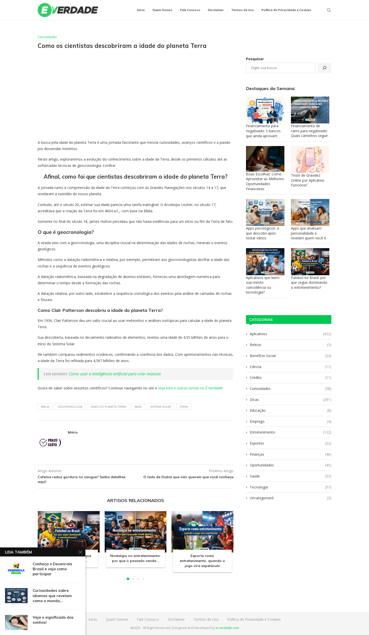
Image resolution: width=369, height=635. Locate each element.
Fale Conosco (190, 10)
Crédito (290, 377)
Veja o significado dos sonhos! (53, 620)
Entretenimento (290, 432)
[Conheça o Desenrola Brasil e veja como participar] (16, 569)
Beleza (290, 344)
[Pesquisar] (324, 67)
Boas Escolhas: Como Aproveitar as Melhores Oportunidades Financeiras (265, 181)
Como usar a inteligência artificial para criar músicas (115, 374)
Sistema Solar (160, 406)
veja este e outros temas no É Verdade (190, 388)
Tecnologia (290, 487)
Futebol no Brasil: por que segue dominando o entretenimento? (309, 282)
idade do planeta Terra (108, 406)
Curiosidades (290, 388)
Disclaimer (216, 10)
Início (141, 10)
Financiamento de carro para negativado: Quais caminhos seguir (309, 130)
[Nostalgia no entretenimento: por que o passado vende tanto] (136, 531)
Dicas (290, 399)
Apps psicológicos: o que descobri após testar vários (262, 233)
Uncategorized (290, 498)
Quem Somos (162, 10)
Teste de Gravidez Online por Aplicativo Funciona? (307, 180)
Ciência (290, 366)
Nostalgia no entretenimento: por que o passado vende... (135, 558)
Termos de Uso (242, 10)
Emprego (290, 421)
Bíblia (45, 406)
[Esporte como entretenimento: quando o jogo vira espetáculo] (202, 531)
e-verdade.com (227, 627)
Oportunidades (290, 465)
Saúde (290, 476)
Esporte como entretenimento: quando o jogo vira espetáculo (202, 561)
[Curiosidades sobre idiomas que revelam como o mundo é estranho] (16, 595)
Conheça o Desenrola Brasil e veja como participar (52, 569)
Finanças (290, 454)
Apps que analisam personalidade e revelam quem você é (308, 233)
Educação (290, 410)
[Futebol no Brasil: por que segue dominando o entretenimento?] (69, 531)
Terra (183, 406)
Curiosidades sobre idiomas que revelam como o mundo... (52, 595)
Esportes (290, 443)
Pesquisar (255, 58)
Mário (73, 432)
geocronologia (70, 406)
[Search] (328, 10)
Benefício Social (290, 355)
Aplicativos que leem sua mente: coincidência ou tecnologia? (262, 285)
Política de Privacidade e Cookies (286, 10)
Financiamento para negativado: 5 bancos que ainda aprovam (263, 130)
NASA (138, 406)
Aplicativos (290, 333)
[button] (44, 545)
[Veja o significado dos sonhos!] (16, 622)
